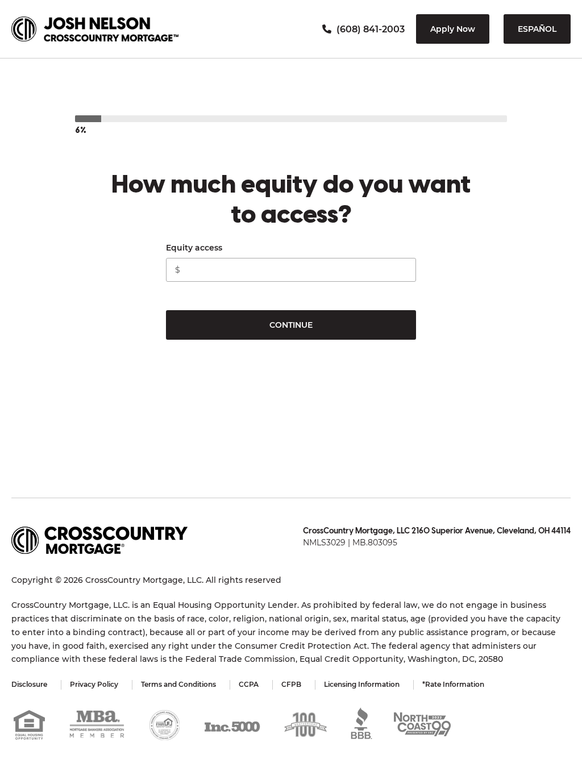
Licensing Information (362, 684)
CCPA (249, 684)
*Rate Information (453, 684)
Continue (291, 325)
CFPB (291, 684)
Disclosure (29, 684)
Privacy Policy (94, 684)
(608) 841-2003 (369, 29)
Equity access (194, 248)
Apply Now (452, 29)
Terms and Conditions (178, 684)
